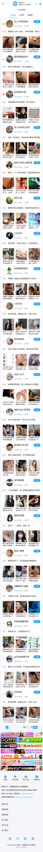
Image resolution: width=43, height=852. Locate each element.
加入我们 (5, 820)
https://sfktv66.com (27, 794)
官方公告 (5, 825)
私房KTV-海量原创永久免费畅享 (26, 845)
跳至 (24, 727)
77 (17, 727)
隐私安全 (24, 847)
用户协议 (18, 847)
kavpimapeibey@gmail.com (24, 797)
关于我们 (5, 830)
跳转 (35, 727)
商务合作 (5, 804)
